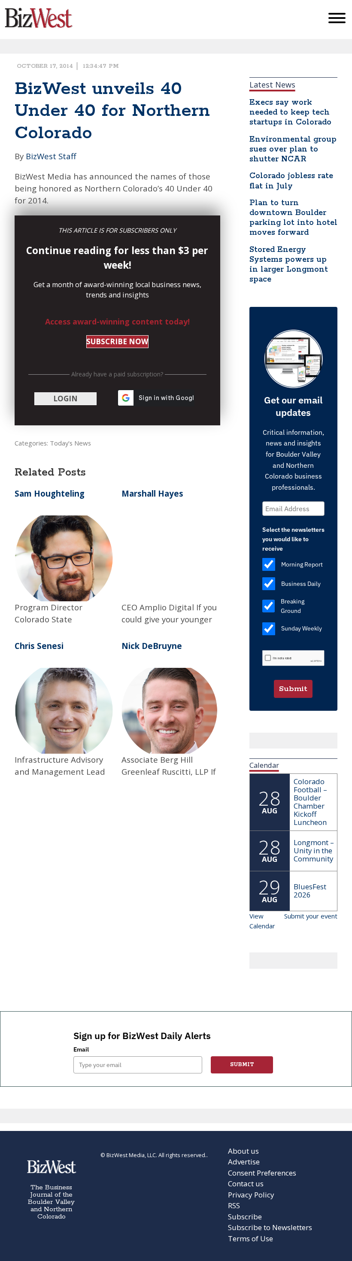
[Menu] (337, 19)
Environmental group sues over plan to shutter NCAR (293, 149)
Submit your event (310, 916)
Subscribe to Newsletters (270, 1227)
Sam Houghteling (50, 493)
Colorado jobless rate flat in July (291, 181)
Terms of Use (250, 1238)
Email (81, 1049)
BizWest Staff (51, 156)
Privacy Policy (251, 1195)
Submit (293, 689)
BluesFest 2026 (310, 891)
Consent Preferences (262, 1173)
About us (243, 1151)
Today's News (70, 443)
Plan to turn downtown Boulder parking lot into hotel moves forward (293, 218)
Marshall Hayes (152, 493)
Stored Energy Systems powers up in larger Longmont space (288, 265)
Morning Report (302, 564)
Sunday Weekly (301, 628)
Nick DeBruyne (151, 645)
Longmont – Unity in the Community (314, 850)
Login (65, 398)
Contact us (246, 1183)
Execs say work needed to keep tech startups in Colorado (290, 112)
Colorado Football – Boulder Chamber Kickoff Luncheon (310, 801)
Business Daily (301, 584)
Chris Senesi (39, 645)
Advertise (244, 1162)
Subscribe (245, 1217)
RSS (234, 1205)
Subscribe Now (117, 341)
